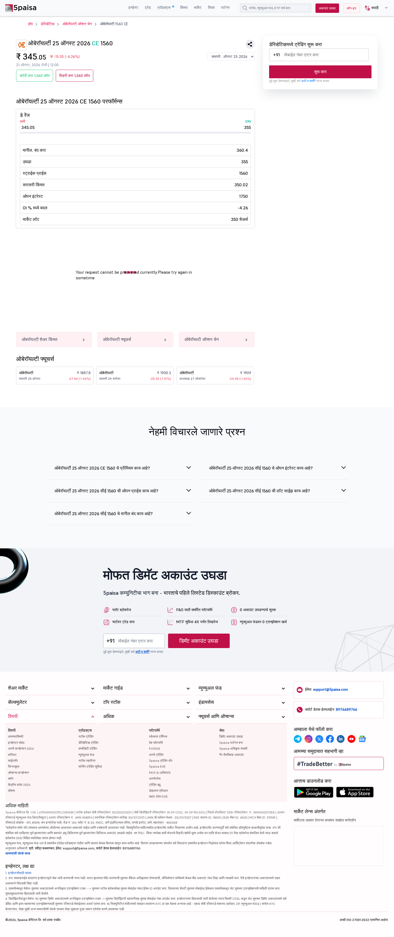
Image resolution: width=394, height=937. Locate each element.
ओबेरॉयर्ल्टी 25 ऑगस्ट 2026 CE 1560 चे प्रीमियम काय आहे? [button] (102, 468)
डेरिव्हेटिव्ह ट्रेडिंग (88, 743)
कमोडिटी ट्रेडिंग (88, 748)
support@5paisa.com (330, 689)
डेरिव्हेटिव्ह (47, 23)
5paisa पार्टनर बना (231, 743)
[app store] (355, 794)
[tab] (119, 471)
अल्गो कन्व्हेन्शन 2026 (21, 748)
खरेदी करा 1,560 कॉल (35, 75)
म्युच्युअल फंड (86, 755)
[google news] (362, 739)
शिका (211, 7)
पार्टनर (225, 7)
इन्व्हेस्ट (133, 7)
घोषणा (11, 791)
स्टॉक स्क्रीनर (87, 760)
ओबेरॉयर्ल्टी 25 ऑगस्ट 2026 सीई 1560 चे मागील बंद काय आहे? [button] (103, 513)
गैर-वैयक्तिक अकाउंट (231, 755)
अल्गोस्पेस (155, 778)
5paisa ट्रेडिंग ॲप (160, 760)
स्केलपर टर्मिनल (158, 736)
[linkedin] (341, 739)
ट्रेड (148, 7)
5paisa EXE (157, 766)
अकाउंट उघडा (327, 8)
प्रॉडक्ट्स (164, 7)
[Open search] (245, 8)
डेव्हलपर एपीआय (158, 791)
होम (30, 23)
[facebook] (330, 739)
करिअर (12, 755)
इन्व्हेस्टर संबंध (16, 743)
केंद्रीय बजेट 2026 (19, 785)
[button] (374, 8)
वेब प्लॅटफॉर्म (156, 743)
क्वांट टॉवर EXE (158, 796)
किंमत (184, 7)
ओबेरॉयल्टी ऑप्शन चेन (77, 23)
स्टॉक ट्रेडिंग (86, 736)
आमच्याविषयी (15, 736)
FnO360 (154, 748)
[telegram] (298, 739)
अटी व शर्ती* (308, 81)
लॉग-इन (351, 8)
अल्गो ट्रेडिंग (156, 755)
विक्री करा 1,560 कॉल (74, 75)
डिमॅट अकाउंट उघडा (198, 640)
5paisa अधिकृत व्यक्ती (233, 748)
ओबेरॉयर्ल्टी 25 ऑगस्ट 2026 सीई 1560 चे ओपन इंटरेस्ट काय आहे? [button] (261, 468)
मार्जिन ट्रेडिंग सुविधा (90, 766)
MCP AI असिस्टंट (160, 773)
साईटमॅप (13, 760)
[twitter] (319, 739)
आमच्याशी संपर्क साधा (17, 853)
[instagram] (308, 739)
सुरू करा (320, 71)
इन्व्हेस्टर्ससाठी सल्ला (19, 873)
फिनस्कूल (13, 766)
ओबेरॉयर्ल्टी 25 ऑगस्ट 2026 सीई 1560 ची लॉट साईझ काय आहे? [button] (259, 490)
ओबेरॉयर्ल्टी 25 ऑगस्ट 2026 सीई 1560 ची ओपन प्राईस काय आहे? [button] (106, 490)
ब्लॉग (10, 778)
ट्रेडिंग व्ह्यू (155, 785)
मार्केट (198, 7)
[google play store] (313, 794)
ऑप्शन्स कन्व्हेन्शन (18, 773)
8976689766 (346, 709)
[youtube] (351, 739)
